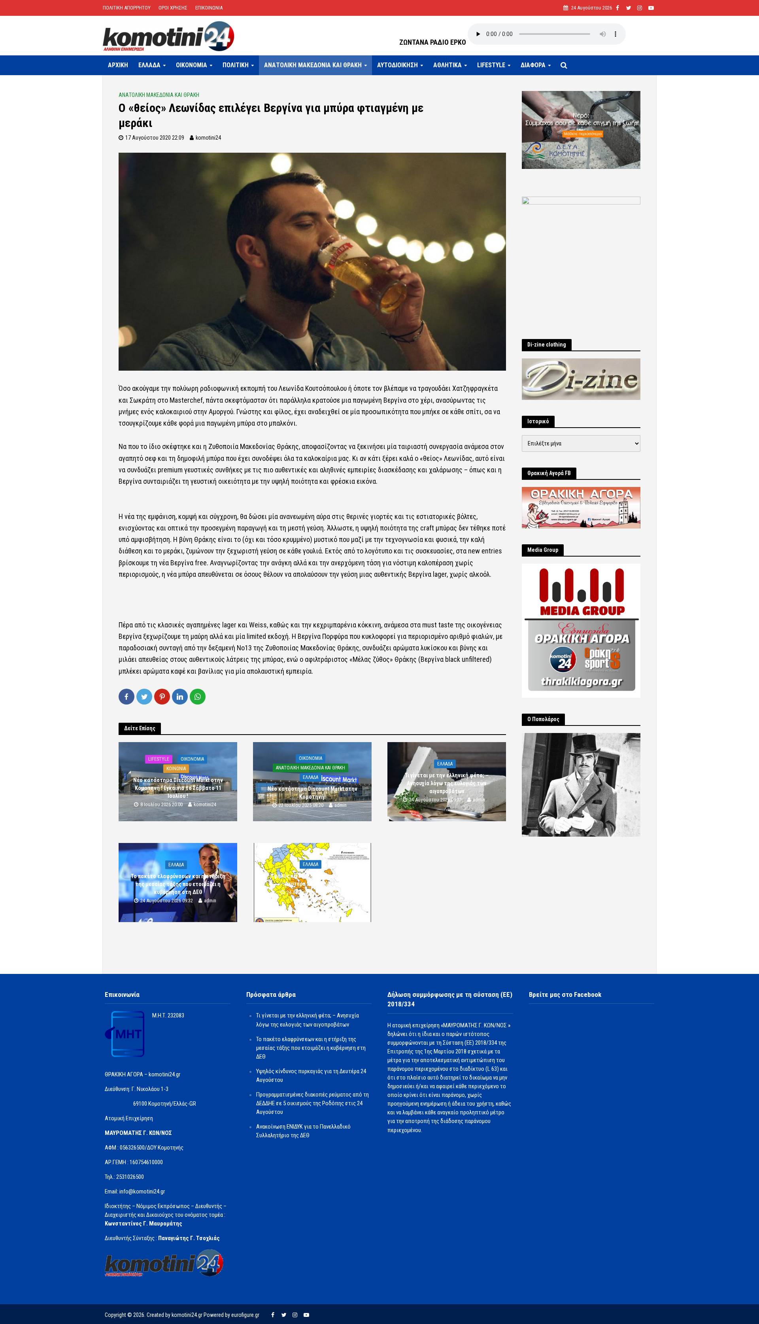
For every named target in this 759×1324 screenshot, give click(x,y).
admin (340, 806)
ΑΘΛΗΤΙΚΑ (447, 65)
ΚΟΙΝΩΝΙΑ (176, 768)
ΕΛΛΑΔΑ (149, 65)
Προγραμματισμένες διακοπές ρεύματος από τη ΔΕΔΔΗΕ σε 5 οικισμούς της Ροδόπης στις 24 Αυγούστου (312, 1103)
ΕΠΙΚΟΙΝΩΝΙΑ (209, 8)
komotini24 (208, 137)
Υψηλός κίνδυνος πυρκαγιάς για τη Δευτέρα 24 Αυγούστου (312, 880)
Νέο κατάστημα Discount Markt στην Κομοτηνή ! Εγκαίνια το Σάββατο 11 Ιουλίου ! (178, 788)
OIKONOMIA (191, 65)
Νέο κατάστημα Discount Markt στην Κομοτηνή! (312, 793)
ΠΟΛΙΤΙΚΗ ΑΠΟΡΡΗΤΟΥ (127, 8)
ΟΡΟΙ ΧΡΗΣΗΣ (173, 8)
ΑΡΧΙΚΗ (118, 65)
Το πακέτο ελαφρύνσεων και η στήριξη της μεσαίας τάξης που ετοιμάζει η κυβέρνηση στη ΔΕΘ (178, 884)
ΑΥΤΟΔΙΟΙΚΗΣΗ (397, 65)
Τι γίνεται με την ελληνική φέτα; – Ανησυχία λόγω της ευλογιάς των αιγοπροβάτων (447, 783)
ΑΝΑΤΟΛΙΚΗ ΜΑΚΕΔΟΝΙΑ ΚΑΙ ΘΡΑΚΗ (313, 65)
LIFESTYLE (491, 65)
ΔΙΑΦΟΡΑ (533, 65)
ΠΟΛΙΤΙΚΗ (236, 65)
